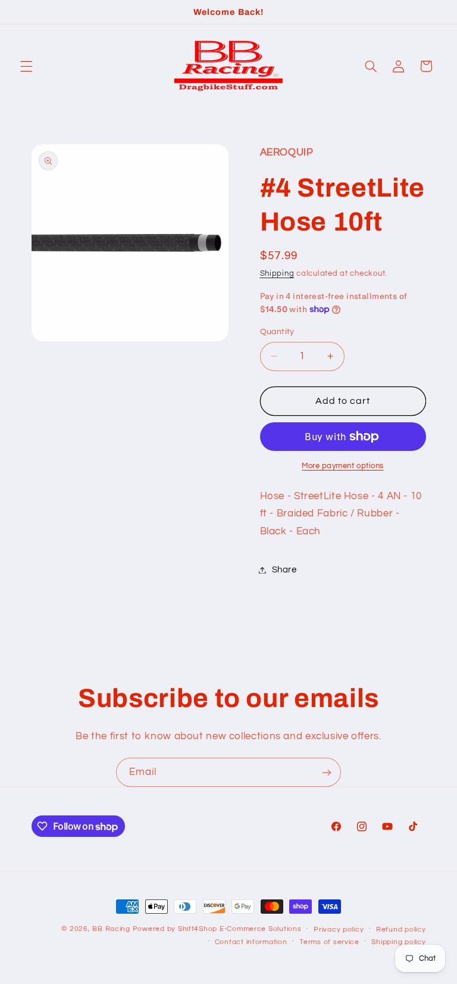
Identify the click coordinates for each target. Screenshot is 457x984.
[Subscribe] (326, 772)
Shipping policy (398, 942)
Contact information (251, 942)
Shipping (277, 274)
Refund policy (401, 929)
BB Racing (111, 929)
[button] (26, 66)
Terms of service (329, 942)
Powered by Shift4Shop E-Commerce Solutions (217, 929)
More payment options (343, 466)
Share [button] (284, 569)
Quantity (277, 332)
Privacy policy (339, 929)
